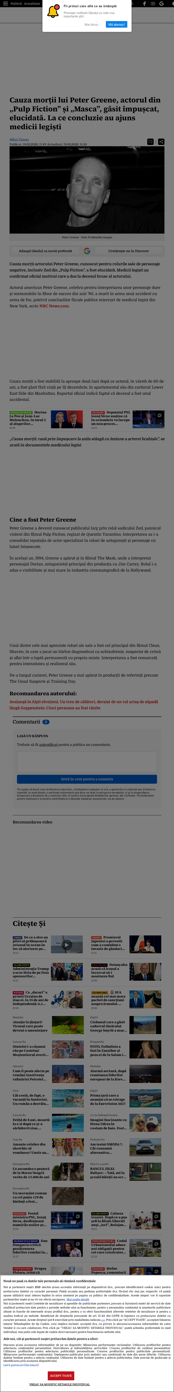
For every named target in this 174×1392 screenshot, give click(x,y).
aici (103, 1320)
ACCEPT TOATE (61, 1375)
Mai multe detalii (78, 1299)
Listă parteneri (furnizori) (21, 1365)
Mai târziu (91, 24)
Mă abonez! (116, 24)
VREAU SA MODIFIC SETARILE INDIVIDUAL (59, 1384)
